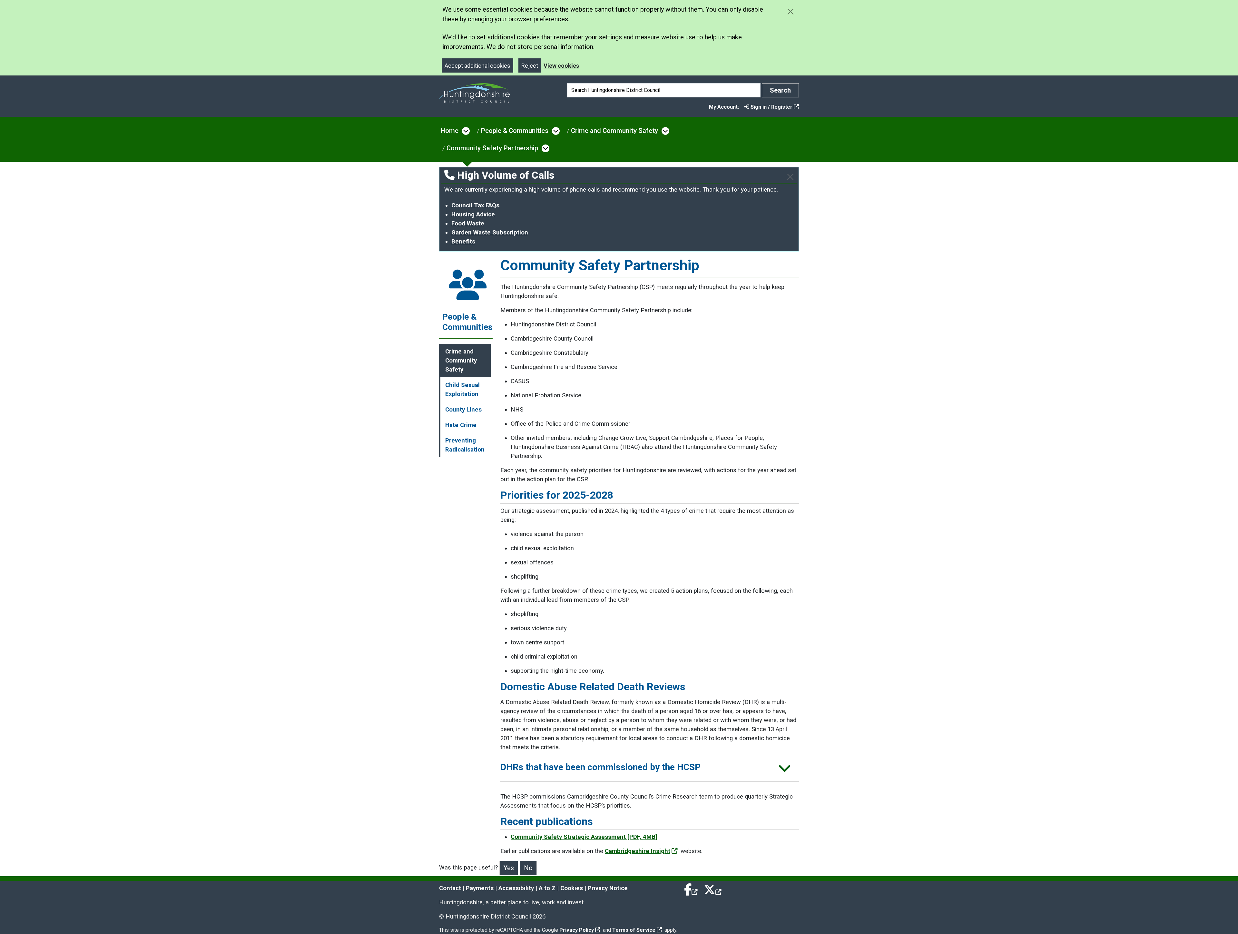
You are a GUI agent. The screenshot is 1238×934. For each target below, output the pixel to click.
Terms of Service (633, 930)
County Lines (463, 409)
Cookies (571, 888)
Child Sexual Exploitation (462, 390)
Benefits (463, 241)
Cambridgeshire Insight (637, 851)
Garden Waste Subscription (489, 232)
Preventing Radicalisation (465, 445)
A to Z (547, 888)
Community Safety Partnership (492, 148)
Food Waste (467, 223)
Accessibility (516, 888)
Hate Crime (461, 425)
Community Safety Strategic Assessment (584, 836)
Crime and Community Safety (614, 130)
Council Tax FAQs (475, 205)
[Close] (790, 176)
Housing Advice (473, 214)
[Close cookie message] (790, 11)
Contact (450, 888)
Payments (480, 888)
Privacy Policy (576, 930)
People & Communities (514, 130)
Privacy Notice (608, 888)
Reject (529, 65)
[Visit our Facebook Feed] (691, 888)
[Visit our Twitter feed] (712, 888)
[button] (649, 769)
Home (449, 130)
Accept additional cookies (477, 65)
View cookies (561, 65)
